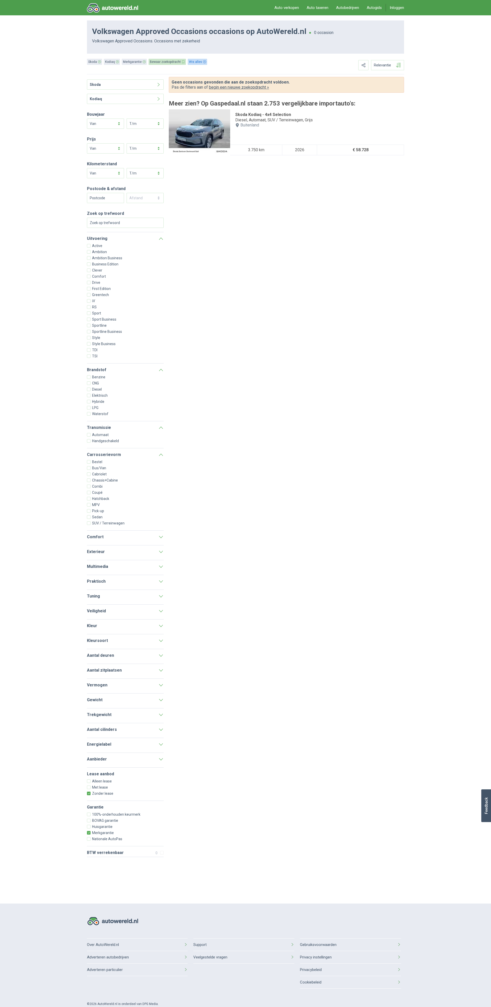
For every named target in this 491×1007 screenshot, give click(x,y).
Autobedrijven (347, 7)
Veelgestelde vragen (210, 957)
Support (200, 944)
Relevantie (382, 65)
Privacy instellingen (316, 957)
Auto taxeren (317, 7)
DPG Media (150, 1004)
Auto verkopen (286, 7)
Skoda (95, 85)
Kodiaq (96, 99)
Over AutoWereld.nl (103, 944)
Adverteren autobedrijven (108, 957)
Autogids (374, 7)
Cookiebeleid (310, 982)
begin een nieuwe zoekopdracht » (239, 87)
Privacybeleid (311, 969)
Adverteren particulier (105, 969)
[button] (486, 805)
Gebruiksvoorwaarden (318, 944)
